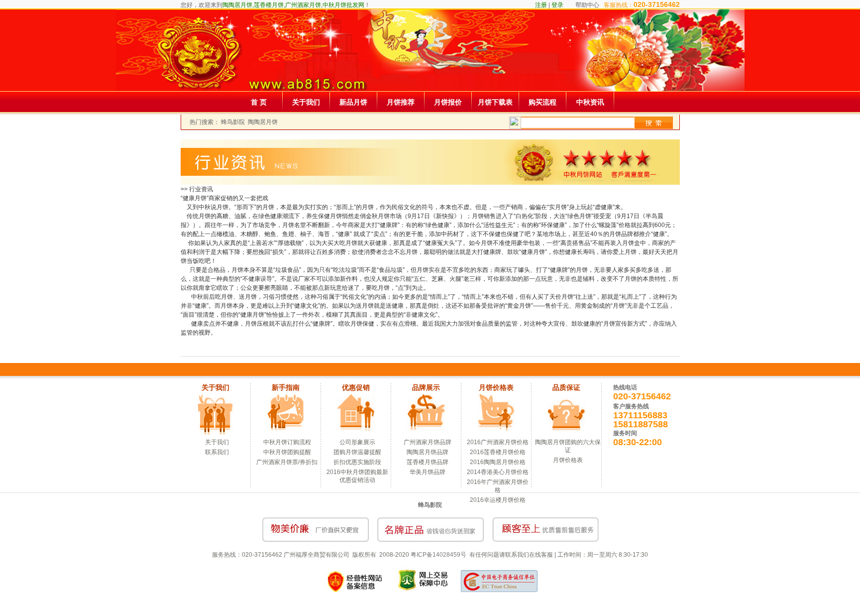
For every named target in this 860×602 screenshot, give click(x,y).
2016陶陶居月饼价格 (498, 462)
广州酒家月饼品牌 (427, 442)
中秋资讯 (590, 102)
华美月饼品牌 (427, 472)
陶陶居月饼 (263, 122)
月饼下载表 (495, 102)
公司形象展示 (357, 442)
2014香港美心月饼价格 (498, 472)
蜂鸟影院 (233, 122)
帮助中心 (587, 4)
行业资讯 (201, 189)
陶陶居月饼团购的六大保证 (568, 446)
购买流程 (542, 102)
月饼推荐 (401, 102)
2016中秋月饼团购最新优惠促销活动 (357, 476)
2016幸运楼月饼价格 (498, 499)
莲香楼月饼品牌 (427, 462)
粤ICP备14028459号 (438, 554)
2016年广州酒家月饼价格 (498, 486)
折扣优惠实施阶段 (357, 462)
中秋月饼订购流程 (287, 442)
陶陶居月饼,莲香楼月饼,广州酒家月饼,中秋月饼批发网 (293, 4)
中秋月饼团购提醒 (287, 452)
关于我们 (306, 102)
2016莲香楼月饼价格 (498, 452)
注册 (541, 4)
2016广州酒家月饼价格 (498, 442)
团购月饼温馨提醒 (357, 452)
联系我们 (217, 452)
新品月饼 (353, 102)
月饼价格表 (568, 460)
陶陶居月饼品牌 (427, 452)
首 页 (259, 102)
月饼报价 (448, 102)
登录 (557, 4)
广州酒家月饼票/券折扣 (287, 462)
